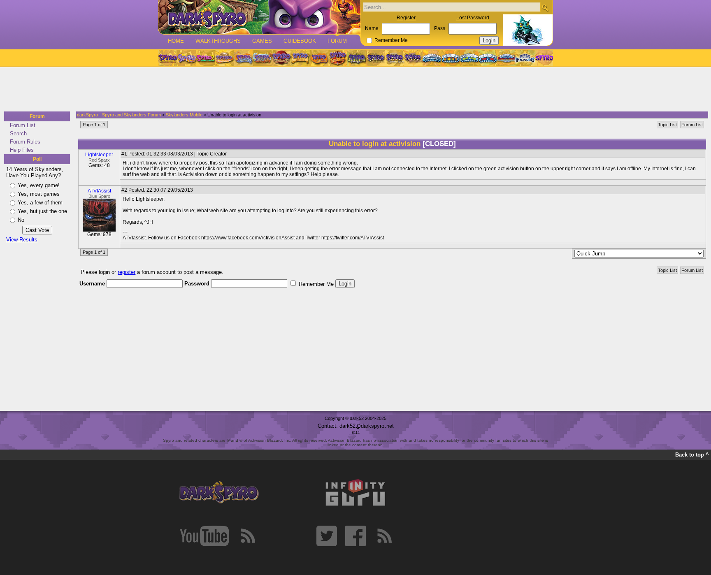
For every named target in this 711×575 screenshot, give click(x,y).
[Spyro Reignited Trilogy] (167, 58)
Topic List (667, 124)
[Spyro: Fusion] (318, 58)
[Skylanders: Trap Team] (488, 58)
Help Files (22, 150)
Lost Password (472, 17)
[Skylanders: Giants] (450, 58)
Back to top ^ (692, 455)
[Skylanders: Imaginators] (525, 58)
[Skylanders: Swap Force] (469, 58)
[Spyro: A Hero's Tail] (337, 58)
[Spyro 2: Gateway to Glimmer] (205, 58)
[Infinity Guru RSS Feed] (384, 536)
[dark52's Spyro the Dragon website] (259, 17)
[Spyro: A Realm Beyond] (543, 58)
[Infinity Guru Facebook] (355, 536)
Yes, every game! (39, 185)
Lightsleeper (99, 155)
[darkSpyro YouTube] (204, 536)
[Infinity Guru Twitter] (326, 536)
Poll (37, 159)
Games (262, 41)
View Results (21, 239)
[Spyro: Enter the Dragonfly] (281, 58)
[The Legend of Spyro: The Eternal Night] (394, 58)
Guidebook (299, 41)
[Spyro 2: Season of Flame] (262, 58)
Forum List (22, 125)
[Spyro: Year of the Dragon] (224, 58)
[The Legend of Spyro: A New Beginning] (375, 58)
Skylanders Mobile (184, 114)
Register (406, 17)
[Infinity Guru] (355, 492)
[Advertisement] (353, 89)
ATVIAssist (99, 191)
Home (176, 41)
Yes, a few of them (40, 202)
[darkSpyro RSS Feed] (247, 536)
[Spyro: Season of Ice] (243, 58)
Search (18, 133)
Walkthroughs (218, 41)
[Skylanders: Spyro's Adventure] (432, 58)
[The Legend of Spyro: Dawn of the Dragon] (413, 58)
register (126, 272)
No (21, 220)
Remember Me (391, 40)
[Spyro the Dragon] (186, 58)
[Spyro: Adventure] (299, 58)
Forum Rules (25, 142)
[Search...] (545, 7)
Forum (337, 41)
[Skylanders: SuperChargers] (506, 58)
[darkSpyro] (219, 492)
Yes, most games (39, 194)
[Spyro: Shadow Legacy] (356, 58)
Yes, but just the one (42, 211)
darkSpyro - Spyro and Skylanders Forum (119, 114)
